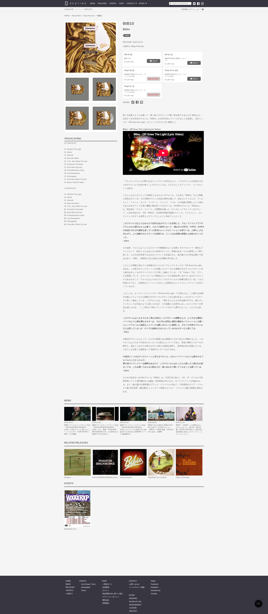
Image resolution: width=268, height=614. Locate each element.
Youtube (154, 594)
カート (199, 9)
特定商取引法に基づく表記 (112, 594)
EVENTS (113, 3)
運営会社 (105, 600)
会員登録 (184, 9)
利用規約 (105, 603)
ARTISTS (69, 590)
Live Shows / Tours (88, 584)
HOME (66, 16)
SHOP (121, 3)
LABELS (69, 594)
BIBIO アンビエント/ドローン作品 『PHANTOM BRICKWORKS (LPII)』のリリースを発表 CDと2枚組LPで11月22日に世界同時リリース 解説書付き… (133, 429)
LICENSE (133, 608)
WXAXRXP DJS (70, 529)
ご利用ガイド (107, 584)
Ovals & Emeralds (182, 477)
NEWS (92, 3)
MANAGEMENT (135, 605)
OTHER (142, 3)
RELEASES (102, 3)
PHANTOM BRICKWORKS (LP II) (104, 477)
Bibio (127, 35)
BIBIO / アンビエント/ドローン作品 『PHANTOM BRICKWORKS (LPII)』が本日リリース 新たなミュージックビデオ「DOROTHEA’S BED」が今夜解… (77, 429)
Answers (67, 477)
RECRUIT (133, 611)
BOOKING (133, 598)
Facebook (154, 584)
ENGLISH (88, 9)
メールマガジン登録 (136, 587)
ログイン (192, 9)
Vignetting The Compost (157, 477)
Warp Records (88, 16)
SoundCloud (155, 590)
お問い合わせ (134, 584)
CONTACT (131, 3)
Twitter (153, 581)
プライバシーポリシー (110, 597)
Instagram (154, 587)
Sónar (83, 590)
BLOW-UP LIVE (135, 602)
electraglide (85, 587)
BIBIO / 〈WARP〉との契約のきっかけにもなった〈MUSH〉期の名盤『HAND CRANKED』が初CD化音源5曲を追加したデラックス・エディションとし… (189, 429)
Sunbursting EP (126, 477)
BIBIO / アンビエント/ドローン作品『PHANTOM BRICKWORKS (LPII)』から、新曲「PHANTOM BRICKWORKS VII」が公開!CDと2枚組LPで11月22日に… (105, 429)
